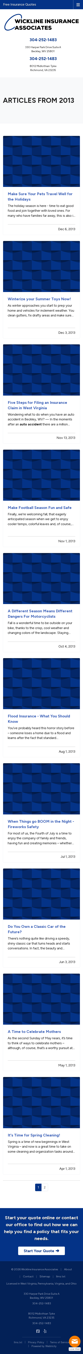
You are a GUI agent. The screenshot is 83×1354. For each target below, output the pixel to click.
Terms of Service (59, 1342)
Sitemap (45, 1276)
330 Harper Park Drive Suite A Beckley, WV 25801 (41, 1296)
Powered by (44, 1346)
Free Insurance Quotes (19, 4)
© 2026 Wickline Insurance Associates (34, 1269)
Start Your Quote (39, 1251)
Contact (28, 1276)
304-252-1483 (43, 39)
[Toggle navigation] (78, 4)
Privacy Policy (36, 1342)
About (68, 1269)
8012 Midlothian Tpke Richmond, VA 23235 (41, 1315)
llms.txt (60, 1276)
